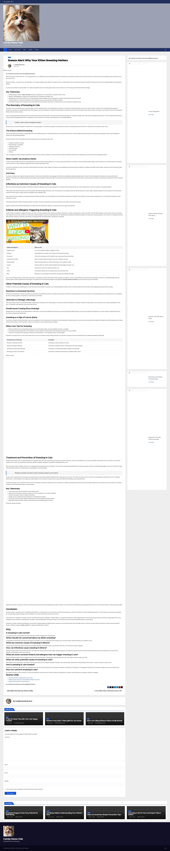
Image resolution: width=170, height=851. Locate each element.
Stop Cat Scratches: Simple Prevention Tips (104, 815)
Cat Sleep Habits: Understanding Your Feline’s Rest (64, 814)
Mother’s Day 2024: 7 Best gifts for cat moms (63, 721)
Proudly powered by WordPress (9, 848)
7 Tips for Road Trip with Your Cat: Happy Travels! (22, 720)
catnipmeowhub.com (19, 64)
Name (6, 764)
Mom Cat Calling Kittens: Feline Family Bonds (104, 721)
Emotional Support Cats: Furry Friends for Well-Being (22, 814)
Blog (10, 49)
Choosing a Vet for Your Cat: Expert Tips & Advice (144, 814)
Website (6, 781)
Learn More (151, 114)
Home (36, 49)
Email (6, 772)
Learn (30, 49)
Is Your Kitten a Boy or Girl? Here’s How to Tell (108, 690)
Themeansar (26, 848)
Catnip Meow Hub (13, 42)
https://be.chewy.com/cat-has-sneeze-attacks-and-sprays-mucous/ (24, 679)
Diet (24, 49)
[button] (163, 49)
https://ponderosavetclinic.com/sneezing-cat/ (19, 681)
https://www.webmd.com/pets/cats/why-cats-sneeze (21, 677)
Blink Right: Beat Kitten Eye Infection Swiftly (20, 690)
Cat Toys (17, 49)
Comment (7, 737)
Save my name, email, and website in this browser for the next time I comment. (24, 789)
